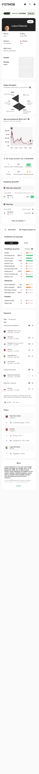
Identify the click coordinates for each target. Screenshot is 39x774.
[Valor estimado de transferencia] (28, 119)
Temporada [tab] (12, 319)
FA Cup (15, 435)
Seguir (30, 21)
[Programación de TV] (25, 4)
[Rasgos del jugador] (30, 87)
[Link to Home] (8, 4)
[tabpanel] (19, 357)
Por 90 (26, 243)
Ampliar (18, 486)
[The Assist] (18, 13)
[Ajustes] (34, 4)
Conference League (18, 422)
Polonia (24, 41)
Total (11, 243)
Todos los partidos (18, 221)
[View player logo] (7, 28)
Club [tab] (5, 319)
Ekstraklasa (16, 453)
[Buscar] (30, 4)
